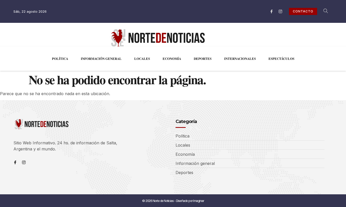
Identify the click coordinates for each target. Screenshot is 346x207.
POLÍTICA (60, 58)
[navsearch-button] (323, 11)
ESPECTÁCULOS (281, 58)
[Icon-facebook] (271, 11)
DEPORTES (203, 58)
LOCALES (142, 58)
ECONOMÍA (172, 58)
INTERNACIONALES (240, 58)
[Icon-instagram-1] (280, 11)
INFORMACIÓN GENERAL (101, 58)
